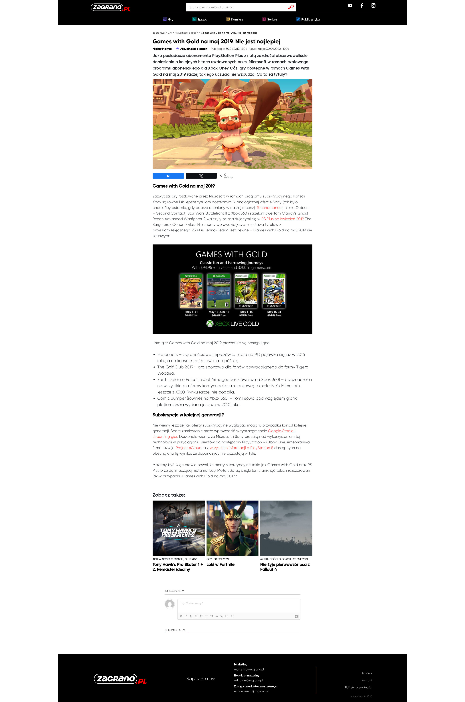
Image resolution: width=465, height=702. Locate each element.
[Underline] (191, 616)
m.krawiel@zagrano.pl (248, 680)
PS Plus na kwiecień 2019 (282, 219)
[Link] (221, 616)
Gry (170, 19)
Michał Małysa (162, 49)
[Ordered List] (201, 616)
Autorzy (367, 673)
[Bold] (181, 616)
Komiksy (237, 19)
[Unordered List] (206, 616)
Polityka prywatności (358, 687)
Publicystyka (310, 19)
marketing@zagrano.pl (249, 669)
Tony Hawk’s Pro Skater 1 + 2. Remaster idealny (178, 567)
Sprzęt (202, 19)
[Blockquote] (211, 616)
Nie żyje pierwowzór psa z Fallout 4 (285, 567)
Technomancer (270, 207)
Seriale (272, 19)
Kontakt (367, 680)
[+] (232, 616)
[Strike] (196, 616)
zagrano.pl (159, 32)
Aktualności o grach (186, 32)
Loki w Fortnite (220, 565)
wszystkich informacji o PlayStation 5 (241, 448)
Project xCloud (188, 448)
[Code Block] (216, 616)
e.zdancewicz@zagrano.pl (251, 691)
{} (226, 616)
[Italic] (186, 616)
